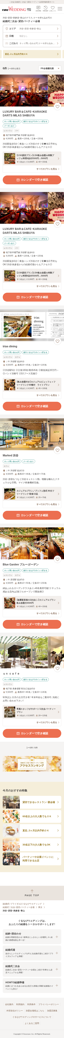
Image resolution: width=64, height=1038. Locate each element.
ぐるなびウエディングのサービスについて (31, 1017)
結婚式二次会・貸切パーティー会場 (18, 907)
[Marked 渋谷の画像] (32, 434)
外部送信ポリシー (14, 1010)
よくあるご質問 (32, 1023)
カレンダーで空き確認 (34, 179)
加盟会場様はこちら (35, 1010)
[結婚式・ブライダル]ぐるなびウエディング (22, 904)
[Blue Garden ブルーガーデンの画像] (32, 543)
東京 (40, 907)
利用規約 (20, 1004)
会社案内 (9, 1004)
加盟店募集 (52, 1010)
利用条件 (31, 1004)
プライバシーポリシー (48, 1004)
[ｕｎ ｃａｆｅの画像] (32, 652)
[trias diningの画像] (32, 325)
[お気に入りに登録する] (57, 106)
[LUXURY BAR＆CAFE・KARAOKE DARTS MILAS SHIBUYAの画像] (32, 90)
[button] (32, 936)
